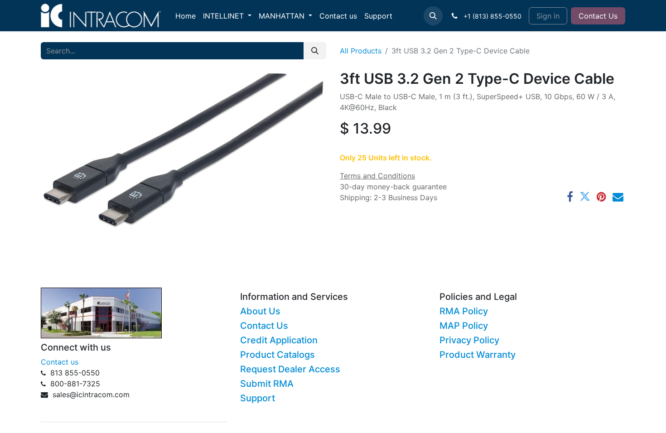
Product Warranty (477, 354)
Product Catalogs (277, 354)
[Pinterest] (601, 196)
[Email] (618, 196)
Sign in (548, 15)
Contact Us (598, 15)
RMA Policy (463, 311)
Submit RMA (267, 383)
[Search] (315, 50)
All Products (360, 50)
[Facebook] (570, 196)
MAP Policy (463, 325)
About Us (260, 311)
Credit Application (279, 340)
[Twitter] (584, 196)
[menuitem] (185, 16)
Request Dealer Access (290, 369)
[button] (433, 15)
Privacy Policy (469, 340)
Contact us (59, 361)
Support (257, 398)
